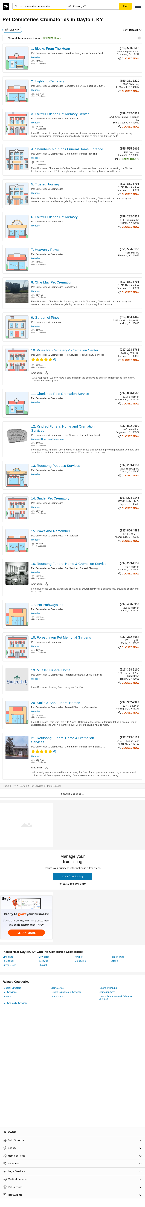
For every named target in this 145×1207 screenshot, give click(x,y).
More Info (58, 439)
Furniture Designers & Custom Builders (85, 53)
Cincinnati (8, 956)
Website (35, 57)
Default (133, 29)
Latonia (114, 961)
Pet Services (72, 118)
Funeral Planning (88, 153)
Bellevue (43, 961)
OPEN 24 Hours (52, 38)
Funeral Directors (74, 674)
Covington (44, 956)
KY (14, 786)
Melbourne (80, 961)
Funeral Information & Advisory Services (100, 746)
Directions (46, 439)
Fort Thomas (117, 956)
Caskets (7, 996)
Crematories (71, 153)
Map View (14, 30)
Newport (79, 956)
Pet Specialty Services (92, 354)
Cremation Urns (106, 992)
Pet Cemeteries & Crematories (47, 53)
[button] (138, 6)
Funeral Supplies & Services (93, 86)
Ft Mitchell (8, 961)
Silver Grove (9, 965)
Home (6, 786)
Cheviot (43, 965)
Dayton (23, 786)
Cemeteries (71, 86)
